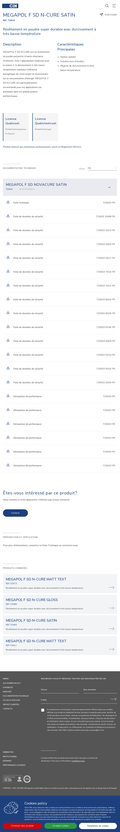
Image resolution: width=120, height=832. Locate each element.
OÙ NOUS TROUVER (11, 700)
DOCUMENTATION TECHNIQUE (16, 696)
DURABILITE (8, 687)
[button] (102, 168)
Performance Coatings (14, 765)
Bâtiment (7, 761)
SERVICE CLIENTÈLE (11, 704)
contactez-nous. (78, 761)
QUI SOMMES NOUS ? (12, 683)
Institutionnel (10, 756)
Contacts (15, 513)
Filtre (82, 168)
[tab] (60, 187)
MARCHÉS (7, 692)
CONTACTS (7, 709)
